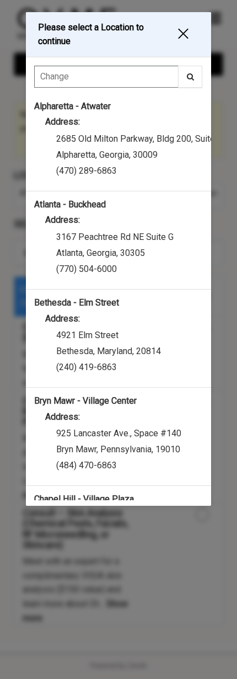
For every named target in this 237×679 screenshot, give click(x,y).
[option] (118, 142)
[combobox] (118, 79)
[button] (187, 34)
